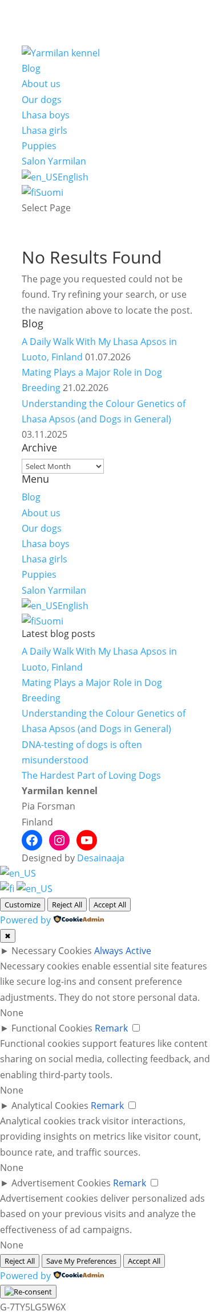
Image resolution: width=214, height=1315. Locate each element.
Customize (23, 904)
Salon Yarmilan (54, 161)
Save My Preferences (81, 1261)
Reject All (67, 904)
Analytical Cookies (49, 1105)
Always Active (122, 950)
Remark (111, 1028)
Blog (31, 68)
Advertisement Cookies (61, 1183)
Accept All (110, 904)
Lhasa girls (44, 130)
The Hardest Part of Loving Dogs (91, 775)
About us (41, 83)
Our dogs (42, 99)
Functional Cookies (51, 1028)
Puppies (39, 145)
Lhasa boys (46, 115)
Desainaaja (100, 858)
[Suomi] (8, 888)
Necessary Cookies (51, 950)
